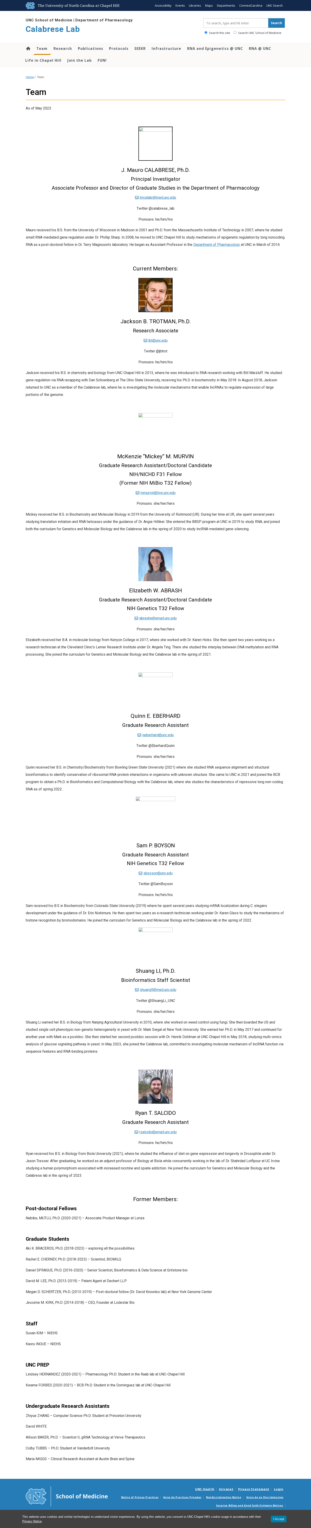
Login (278, 1489)
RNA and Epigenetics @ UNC (215, 48)
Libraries (195, 5)
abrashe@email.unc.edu (158, 618)
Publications (90, 48)
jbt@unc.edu (158, 340)
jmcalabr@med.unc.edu (158, 197)
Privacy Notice (32, 1521)
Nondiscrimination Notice (223, 1497)
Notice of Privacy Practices (140, 1497)
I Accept (278, 1519)
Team (42, 48)
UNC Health (204, 1489)
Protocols (118, 48)
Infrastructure (166, 48)
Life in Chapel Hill (43, 60)
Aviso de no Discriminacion (264, 1497)
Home (27, 48)
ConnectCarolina (250, 5)
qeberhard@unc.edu (158, 735)
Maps (209, 5)
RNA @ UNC (260, 48)
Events (180, 5)
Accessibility (163, 5)
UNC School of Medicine (49, 20)
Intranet (226, 1489)
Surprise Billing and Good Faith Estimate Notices (249, 1505)
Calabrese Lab (53, 29)
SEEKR (140, 48)
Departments (226, 5)
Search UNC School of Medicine (259, 33)
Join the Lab (79, 60)
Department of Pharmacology (104, 20)
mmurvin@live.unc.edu (158, 493)
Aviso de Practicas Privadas (182, 1497)
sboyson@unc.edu (158, 873)
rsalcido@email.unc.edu (158, 1132)
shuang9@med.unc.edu (158, 990)
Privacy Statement (253, 1489)
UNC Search (274, 5)
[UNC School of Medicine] (67, 1496)
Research (63, 48)
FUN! (102, 60)
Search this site (219, 33)
